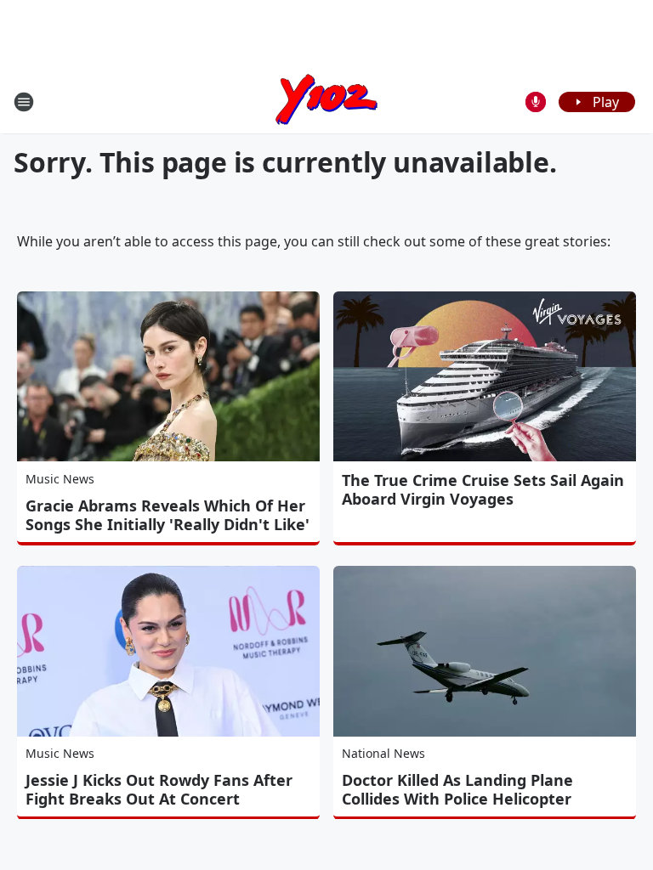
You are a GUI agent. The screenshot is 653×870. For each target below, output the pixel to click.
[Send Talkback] (535, 102)
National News (383, 753)
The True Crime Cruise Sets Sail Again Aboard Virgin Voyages (483, 489)
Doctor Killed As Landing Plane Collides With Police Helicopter (457, 789)
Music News (60, 479)
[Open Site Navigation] (24, 102)
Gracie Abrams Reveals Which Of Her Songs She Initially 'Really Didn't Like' (167, 515)
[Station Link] (326, 101)
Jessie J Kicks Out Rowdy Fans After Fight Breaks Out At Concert (159, 789)
